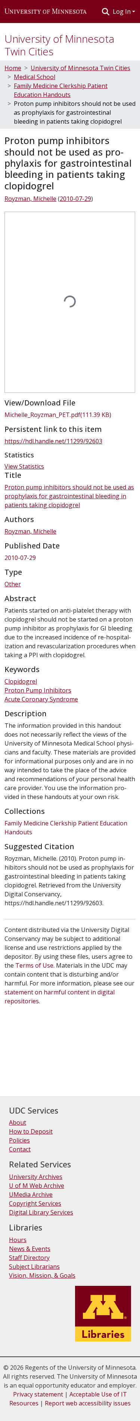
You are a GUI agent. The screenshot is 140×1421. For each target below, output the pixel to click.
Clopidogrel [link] (20, 681)
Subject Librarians (34, 1266)
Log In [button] (122, 11)
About (17, 1122)
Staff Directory (29, 1258)
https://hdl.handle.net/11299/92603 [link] (53, 441)
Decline (48, 1410)
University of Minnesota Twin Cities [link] (80, 68)
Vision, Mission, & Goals (42, 1275)
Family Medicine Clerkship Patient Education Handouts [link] (61, 90)
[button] (45, 11)
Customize (79, 1410)
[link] (70, 414)
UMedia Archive (31, 1194)
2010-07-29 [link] (75, 199)
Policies (19, 1140)
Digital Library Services (41, 1212)
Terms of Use (34, 965)
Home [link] (12, 68)
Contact (20, 1149)
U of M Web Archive (36, 1186)
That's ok (19, 1410)
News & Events (29, 1249)
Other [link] (12, 584)
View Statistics (24, 466)
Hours (18, 1240)
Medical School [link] (34, 77)
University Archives (35, 1177)
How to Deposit (31, 1131)
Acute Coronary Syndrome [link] (41, 699)
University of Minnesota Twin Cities (59, 45)
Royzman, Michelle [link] (30, 199)
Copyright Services (35, 1203)
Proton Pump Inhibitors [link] (37, 690)
